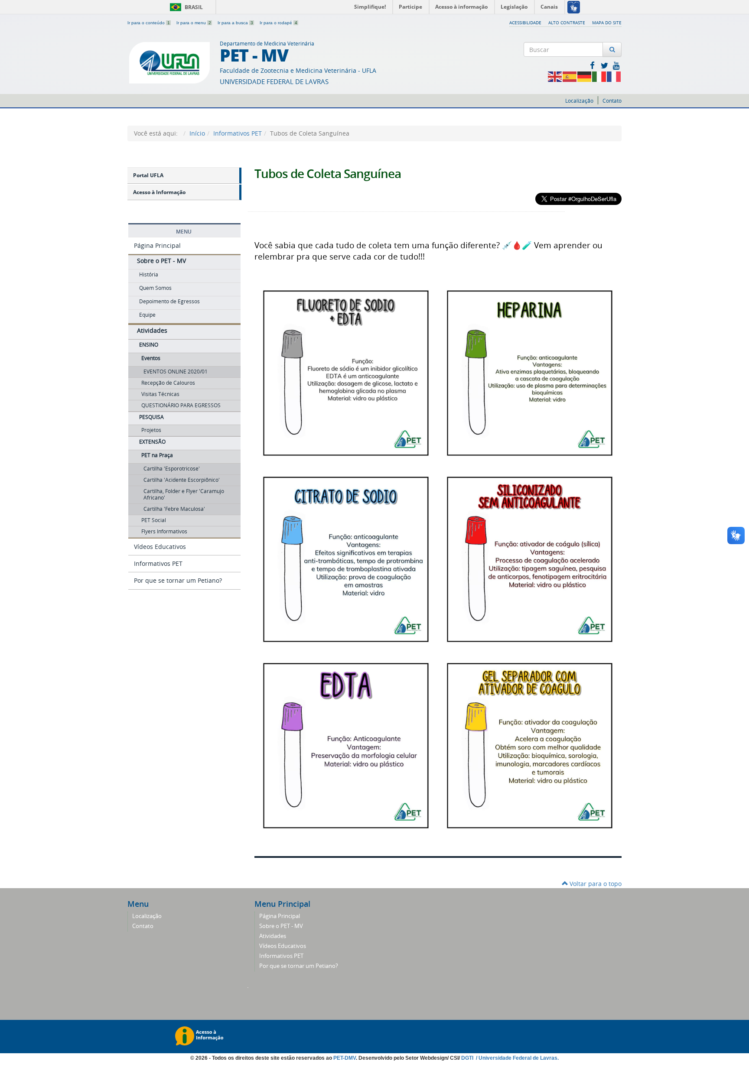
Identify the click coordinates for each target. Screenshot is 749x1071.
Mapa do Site (607, 22)
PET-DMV (344, 1058)
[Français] (614, 76)
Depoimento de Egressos (169, 301)
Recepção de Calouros (168, 382)
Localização (579, 100)
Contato (612, 100)
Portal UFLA (148, 175)
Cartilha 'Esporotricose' (171, 468)
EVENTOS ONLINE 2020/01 (175, 371)
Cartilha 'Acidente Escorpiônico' (181, 480)
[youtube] (616, 65)
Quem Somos (155, 288)
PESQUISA (151, 417)
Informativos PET (237, 133)
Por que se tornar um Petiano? (178, 580)
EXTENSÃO (152, 441)
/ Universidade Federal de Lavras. (517, 1058)
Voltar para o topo (595, 884)
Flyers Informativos (164, 531)
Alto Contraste (566, 22)
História (148, 274)
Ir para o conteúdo (148, 22)
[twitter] (605, 65)
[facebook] (593, 65)
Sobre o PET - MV (161, 260)
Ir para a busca (235, 22)
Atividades (152, 330)
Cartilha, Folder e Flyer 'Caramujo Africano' (183, 494)
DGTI (468, 1058)
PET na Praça (157, 455)
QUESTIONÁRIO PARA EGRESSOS (181, 405)
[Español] (570, 76)
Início (197, 133)
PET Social (153, 520)
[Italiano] (599, 76)
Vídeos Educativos (160, 546)
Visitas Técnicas (160, 394)
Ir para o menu (193, 22)
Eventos (150, 358)
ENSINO (148, 344)
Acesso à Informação (159, 192)
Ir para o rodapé (278, 22)
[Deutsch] (584, 76)
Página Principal (157, 245)
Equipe (147, 314)
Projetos (151, 430)
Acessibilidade (525, 22)
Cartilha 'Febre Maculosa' (174, 509)
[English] (555, 76)
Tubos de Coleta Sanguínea (327, 174)
